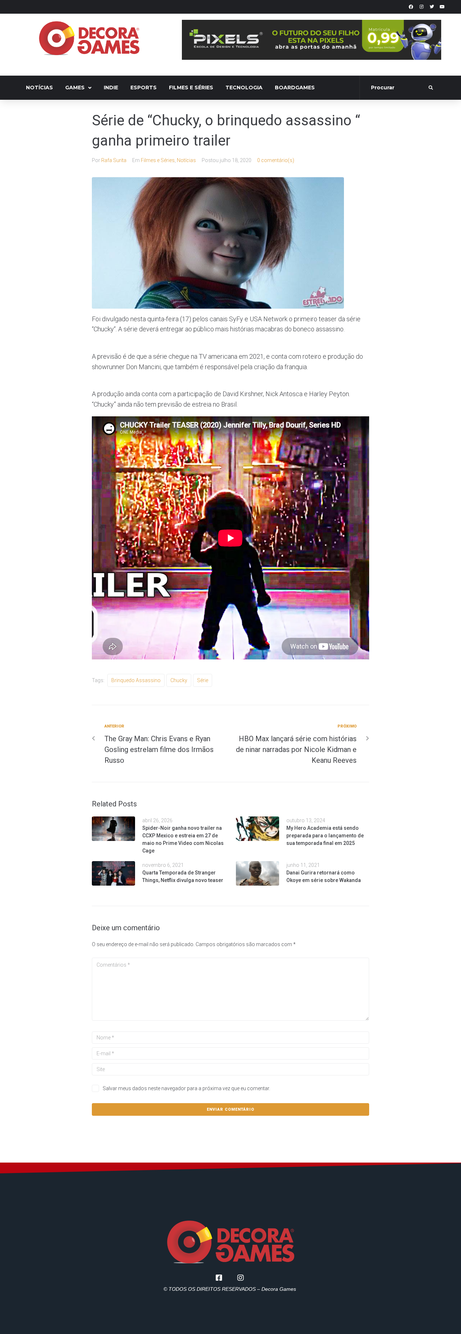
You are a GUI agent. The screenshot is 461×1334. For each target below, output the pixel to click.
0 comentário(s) (275, 160)
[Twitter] (432, 7)
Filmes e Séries (158, 160)
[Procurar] (395, 87)
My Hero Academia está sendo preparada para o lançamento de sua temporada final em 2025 (325, 835)
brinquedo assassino (136, 680)
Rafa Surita (113, 160)
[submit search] (431, 88)
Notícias (186, 160)
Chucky (178, 680)
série (202, 680)
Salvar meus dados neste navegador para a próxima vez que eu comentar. (186, 1088)
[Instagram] (421, 7)
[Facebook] (411, 7)
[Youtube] (442, 7)
